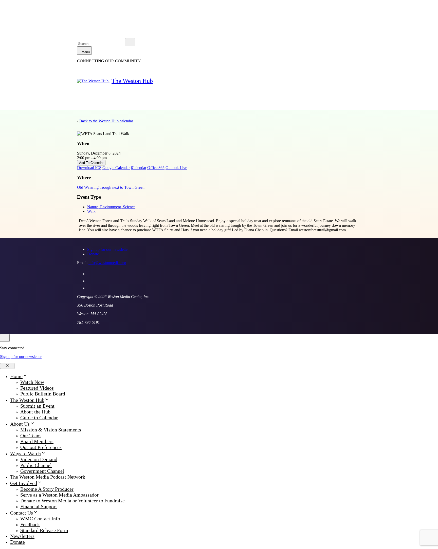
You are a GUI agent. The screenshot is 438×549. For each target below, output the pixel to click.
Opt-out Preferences (41, 447)
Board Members (36, 441)
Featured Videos (37, 388)
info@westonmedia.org (107, 262)
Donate (93, 254)
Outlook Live (176, 167)
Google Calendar (116, 167)
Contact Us (21, 513)
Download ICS (89, 167)
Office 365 (156, 167)
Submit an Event (37, 406)
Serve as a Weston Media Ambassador (59, 495)
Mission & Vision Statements (50, 429)
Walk (91, 211)
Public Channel (36, 465)
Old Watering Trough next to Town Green (110, 187)
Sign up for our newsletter (108, 249)
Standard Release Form (44, 530)
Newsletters (22, 536)
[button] (25, 376)
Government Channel (42, 471)
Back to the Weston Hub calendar (106, 121)
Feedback (30, 524)
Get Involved (23, 483)
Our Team (30, 435)
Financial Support (38, 506)
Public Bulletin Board (42, 393)
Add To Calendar (91, 163)
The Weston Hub (132, 81)
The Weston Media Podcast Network (47, 477)
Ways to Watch (25, 453)
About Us (20, 424)
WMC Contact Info (40, 518)
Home (16, 376)
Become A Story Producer (47, 489)
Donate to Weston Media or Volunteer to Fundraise (72, 500)
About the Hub (35, 411)
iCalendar (138, 167)
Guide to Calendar (39, 417)
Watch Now (32, 382)
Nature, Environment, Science (111, 207)
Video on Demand (38, 459)
